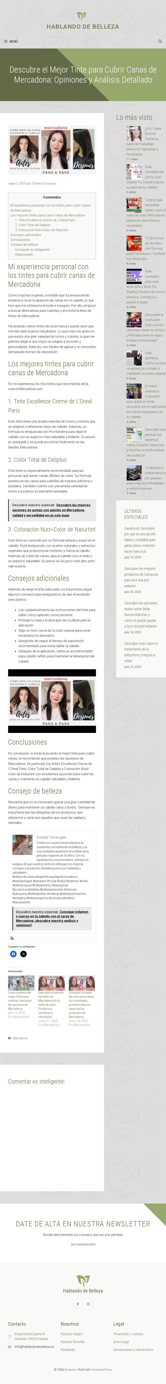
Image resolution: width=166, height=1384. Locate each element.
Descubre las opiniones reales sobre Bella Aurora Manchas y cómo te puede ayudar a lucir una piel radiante (140, 614)
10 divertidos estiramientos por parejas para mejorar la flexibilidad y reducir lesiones (146, 478)
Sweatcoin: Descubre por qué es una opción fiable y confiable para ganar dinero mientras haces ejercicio (139, 540)
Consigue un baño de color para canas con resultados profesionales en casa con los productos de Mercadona (81, 1004)
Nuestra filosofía (72, 1342)
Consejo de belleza (24, 245)
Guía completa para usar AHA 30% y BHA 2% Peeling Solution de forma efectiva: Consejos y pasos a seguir (146, 286)
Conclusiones (20, 240)
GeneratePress (101, 1369)
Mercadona (20, 1038)
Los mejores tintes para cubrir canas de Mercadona (47, 215)
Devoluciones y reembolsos (133, 1350)
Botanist (70, 1369)
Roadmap (68, 1350)
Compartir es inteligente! (32, 250)
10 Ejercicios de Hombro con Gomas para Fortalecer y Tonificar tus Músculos (146, 248)
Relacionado (24, 254)
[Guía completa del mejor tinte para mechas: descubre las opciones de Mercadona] (21, 983)
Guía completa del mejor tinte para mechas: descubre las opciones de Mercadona (20, 1000)
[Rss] (12, 938)
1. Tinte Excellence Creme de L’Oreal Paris (45, 220)
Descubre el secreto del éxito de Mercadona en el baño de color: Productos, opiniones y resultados (51, 1004)
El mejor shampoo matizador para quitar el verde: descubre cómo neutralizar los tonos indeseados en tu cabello (146, 401)
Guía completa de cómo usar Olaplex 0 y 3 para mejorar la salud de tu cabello (145, 177)
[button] (160, 41)
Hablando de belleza (83, 26)
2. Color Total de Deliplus (33, 225)
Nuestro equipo (72, 1334)
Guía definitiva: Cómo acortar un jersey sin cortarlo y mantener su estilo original (146, 363)
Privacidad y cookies (128, 1334)
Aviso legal (121, 1342)
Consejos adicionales (25, 235)
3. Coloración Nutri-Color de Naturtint (41, 230)
